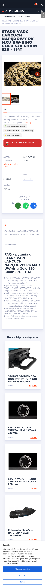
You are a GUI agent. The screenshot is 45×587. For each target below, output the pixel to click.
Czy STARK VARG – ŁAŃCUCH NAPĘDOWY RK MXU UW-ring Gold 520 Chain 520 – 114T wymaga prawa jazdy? (22, 280)
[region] (22, 564)
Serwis (27, 17)
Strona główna (8, 17)
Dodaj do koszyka (26, 197)
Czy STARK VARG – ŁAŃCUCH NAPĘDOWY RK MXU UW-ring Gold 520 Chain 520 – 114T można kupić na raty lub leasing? (22, 303)
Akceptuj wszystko (22, 569)
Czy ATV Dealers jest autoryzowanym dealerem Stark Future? (20, 317)
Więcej (28, 123)
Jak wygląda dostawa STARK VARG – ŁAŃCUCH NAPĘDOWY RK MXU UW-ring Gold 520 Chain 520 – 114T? (20, 311)
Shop (20, 17)
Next (37, 74)
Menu (40, 11)
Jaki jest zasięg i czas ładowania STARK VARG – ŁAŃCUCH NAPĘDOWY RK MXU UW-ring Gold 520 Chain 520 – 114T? (22, 288)
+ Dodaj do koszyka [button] (28, 386)
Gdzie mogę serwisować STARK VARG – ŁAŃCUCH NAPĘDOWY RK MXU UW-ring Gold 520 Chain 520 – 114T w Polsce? (21, 295)
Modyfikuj (22, 575)
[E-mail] (33, 206)
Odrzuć (22, 582)
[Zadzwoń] (18, 206)
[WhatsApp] (26, 206)
